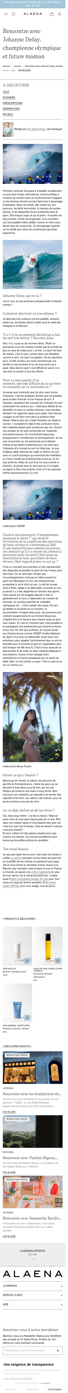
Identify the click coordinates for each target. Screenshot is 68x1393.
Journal (17, 66)
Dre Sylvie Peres (36, 129)
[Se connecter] (59, 14)
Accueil (6, 66)
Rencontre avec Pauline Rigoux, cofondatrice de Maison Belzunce (30, 1157)
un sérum (16, 858)
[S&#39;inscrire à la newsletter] (58, 1350)
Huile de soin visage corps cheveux (47, 970)
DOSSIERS (9, 98)
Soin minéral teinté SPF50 (16, 1026)
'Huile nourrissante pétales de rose (29, 879)
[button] (6, 14)
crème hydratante (41, 872)
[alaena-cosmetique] (32, 14)
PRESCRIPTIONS (12, 103)
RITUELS (8, 114)
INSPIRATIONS (11, 109)
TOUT (6, 92)
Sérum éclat (9, 969)
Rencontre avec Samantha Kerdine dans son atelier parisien (32, 1218)
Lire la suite (9, 1112)
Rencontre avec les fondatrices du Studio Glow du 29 (31, 1093)
